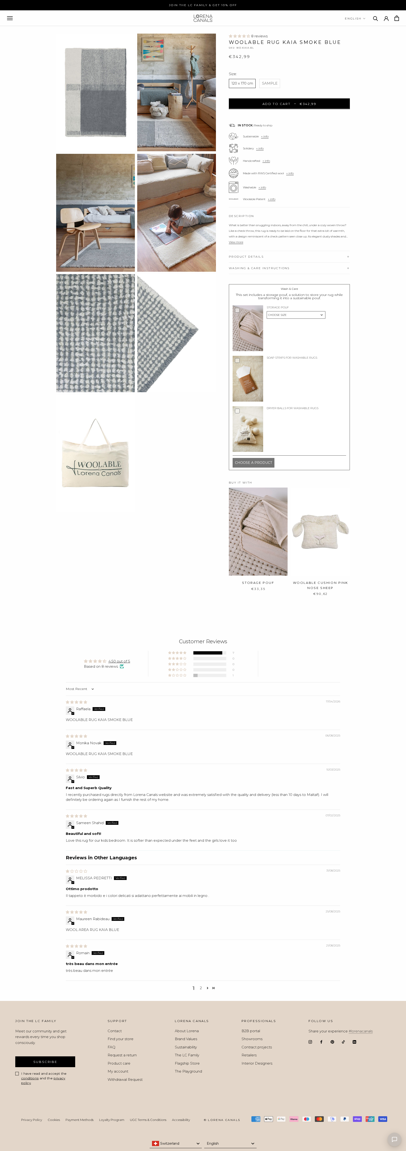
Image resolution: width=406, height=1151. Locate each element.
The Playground (188, 1071)
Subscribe (45, 1062)
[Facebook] (321, 1042)
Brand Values (186, 1039)
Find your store (120, 1039)
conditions (30, 1078)
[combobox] (176, 1143)
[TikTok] (343, 1042)
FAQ (111, 1047)
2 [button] (201, 988)
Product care (119, 1063)
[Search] (375, 18)
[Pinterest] (332, 1042)
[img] (76, 702)
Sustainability (186, 1047)
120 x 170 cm (242, 83)
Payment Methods (80, 1120)
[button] (240, 36)
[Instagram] (310, 1042)
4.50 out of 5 (119, 661)
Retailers (249, 1055)
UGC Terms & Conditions (148, 1120)
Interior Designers (257, 1063)
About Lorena (187, 1031)
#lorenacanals (361, 1031)
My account (118, 1071)
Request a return (122, 1055)
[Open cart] (396, 18)
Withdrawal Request (125, 1079)
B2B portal (251, 1031)
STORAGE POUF (258, 583)
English (353, 18)
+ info (265, 136)
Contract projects (257, 1047)
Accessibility (181, 1120)
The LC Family (187, 1055)
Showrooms (252, 1039)
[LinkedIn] (354, 1042)
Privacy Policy (31, 1120)
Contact (115, 1031)
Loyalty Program (111, 1120)
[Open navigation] (10, 18)
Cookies (54, 1120)
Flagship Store (187, 1063)
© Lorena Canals (222, 1120)
